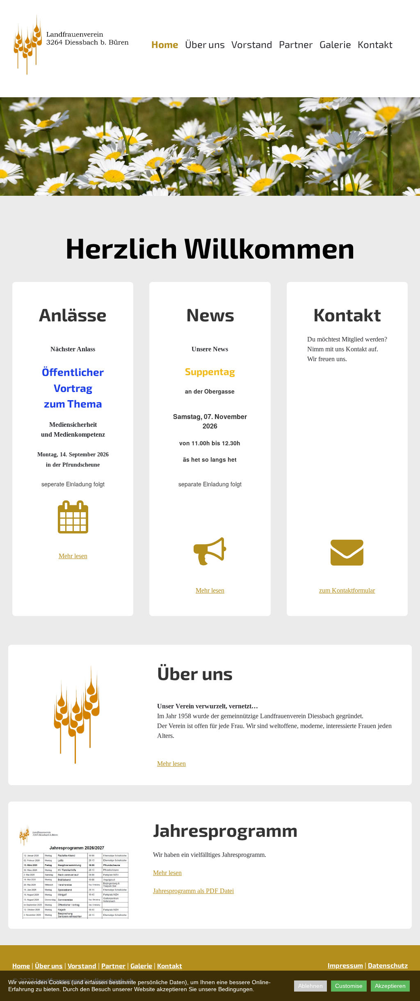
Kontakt (375, 44)
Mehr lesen (171, 763)
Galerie (335, 44)
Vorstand (251, 44)
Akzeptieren (390, 986)
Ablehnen (310, 986)
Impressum (345, 965)
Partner (296, 44)
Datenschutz (388, 965)
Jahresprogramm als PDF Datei (193, 890)
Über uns (205, 44)
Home (164, 44)
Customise (349, 986)
